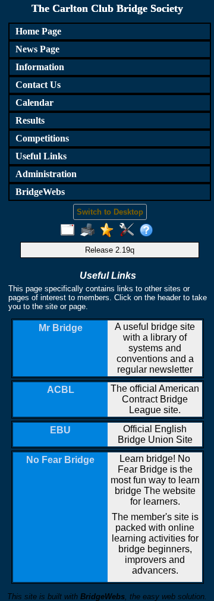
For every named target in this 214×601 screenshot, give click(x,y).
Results (30, 120)
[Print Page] (90, 230)
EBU (60, 430)
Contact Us (38, 85)
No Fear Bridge (60, 460)
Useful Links (41, 156)
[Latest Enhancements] (109, 230)
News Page (37, 49)
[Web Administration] (129, 230)
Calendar (34, 102)
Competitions (42, 138)
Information (39, 67)
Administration (46, 174)
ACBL (60, 390)
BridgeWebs (40, 192)
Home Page (38, 31)
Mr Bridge (61, 328)
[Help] (149, 230)
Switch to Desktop (110, 211)
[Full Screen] (70, 230)
